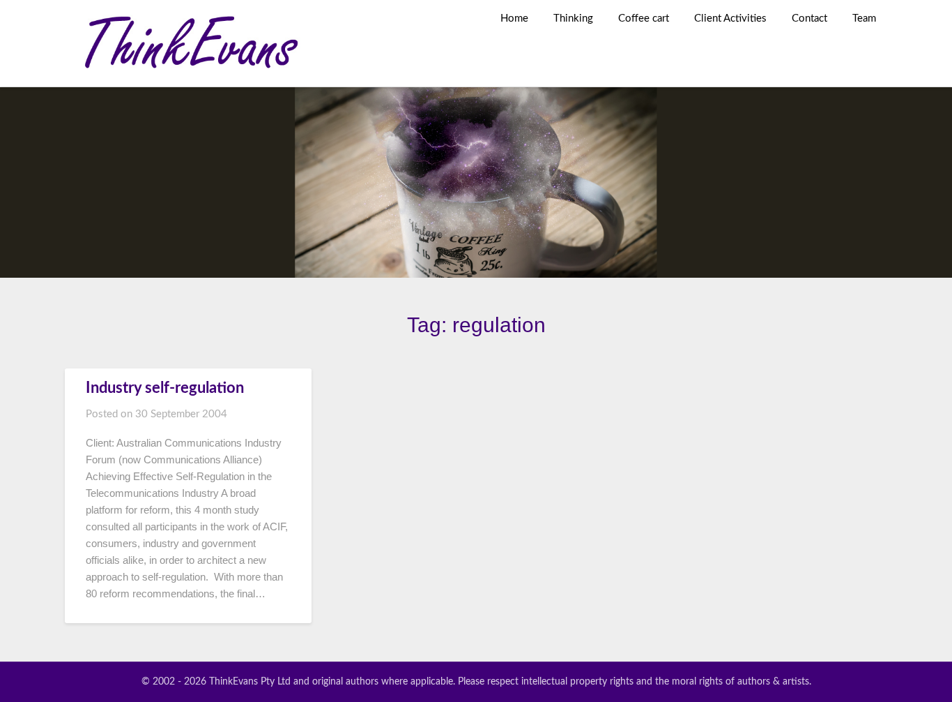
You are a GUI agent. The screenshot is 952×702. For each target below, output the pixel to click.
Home (514, 18)
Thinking (573, 18)
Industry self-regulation (165, 388)
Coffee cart (643, 18)
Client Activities (730, 18)
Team (864, 18)
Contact (809, 18)
